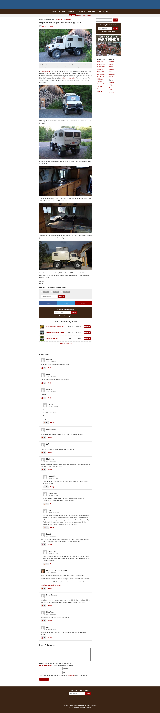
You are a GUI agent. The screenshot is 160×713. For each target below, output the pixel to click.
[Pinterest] (80, 700)
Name (65, 668)
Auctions (62, 11)
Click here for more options (65, 316)
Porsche (111, 92)
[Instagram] (83, 700)
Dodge (111, 85)
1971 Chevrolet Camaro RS (55, 326)
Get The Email (103, 11)
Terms (95, 705)
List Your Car (87, 15)
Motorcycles (101, 64)
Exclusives (100, 62)
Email (65, 672)
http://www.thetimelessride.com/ (51, 585)
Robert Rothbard (47, 26)
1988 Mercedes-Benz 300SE (55, 332)
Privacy (89, 705)
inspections (68, 67)
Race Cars (100, 76)
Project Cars (101, 74)
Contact (70, 705)
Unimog (46, 292)
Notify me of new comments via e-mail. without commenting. (65, 675)
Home (54, 11)
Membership (92, 11)
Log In (79, 15)
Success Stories (102, 84)
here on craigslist (69, 78)
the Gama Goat (46, 71)
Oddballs (100, 69)
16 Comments (68, 19)
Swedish (111, 76)
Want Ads (82, 11)
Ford (110, 87)
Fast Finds (83, 705)
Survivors (100, 86)
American (111, 62)
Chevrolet (112, 82)
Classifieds (71, 11)
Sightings (100, 79)
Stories (99, 81)
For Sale (59, 19)
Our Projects (101, 71)
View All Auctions (66, 343)
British (111, 64)
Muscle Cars (101, 66)
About (65, 705)
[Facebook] (72, 700)
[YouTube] (87, 700)
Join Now (72, 15)
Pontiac (111, 90)
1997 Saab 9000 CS (52, 338)
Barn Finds (80, 5)
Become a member (45, 665)
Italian (110, 71)
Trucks (56, 292)
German (66, 292)
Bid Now (87, 326)
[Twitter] (76, 700)
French (111, 66)
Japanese (112, 74)
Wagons (99, 91)
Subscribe (71, 675)
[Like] (42, 368)
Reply (50, 368)
